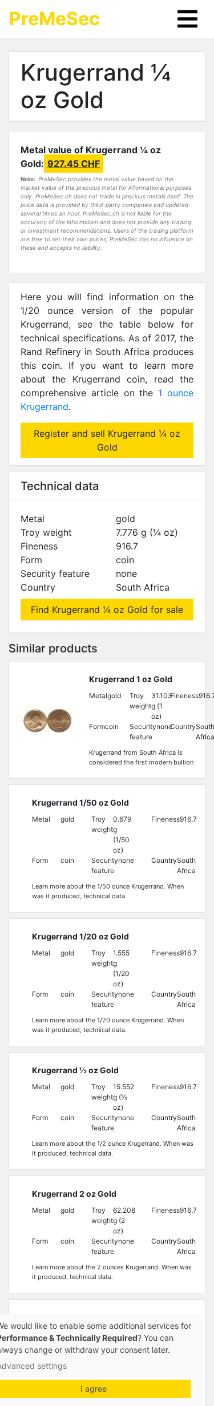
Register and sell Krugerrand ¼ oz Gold (107, 440)
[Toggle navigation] (187, 19)
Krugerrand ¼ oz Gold (96, 86)
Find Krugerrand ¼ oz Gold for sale (107, 609)
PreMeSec (54, 18)
